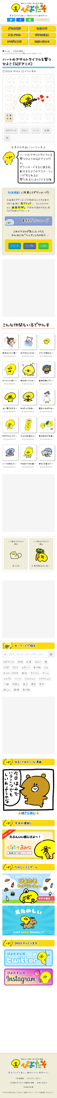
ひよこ (25, 130)
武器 (46, 130)
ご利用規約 (19, 1078)
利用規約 (14, 192)
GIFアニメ (11, 130)
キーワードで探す (25, 645)
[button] (11, 20)
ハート (36, 130)
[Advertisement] (28, 288)
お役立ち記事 (29, 1087)
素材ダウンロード (35, 221)
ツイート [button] (15, 245)
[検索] (51, 654)
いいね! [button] (30, 245)
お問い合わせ (42, 1083)
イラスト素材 (30, 71)
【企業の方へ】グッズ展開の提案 (22, 1083)
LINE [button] (43, 245)
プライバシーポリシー (34, 1078)
